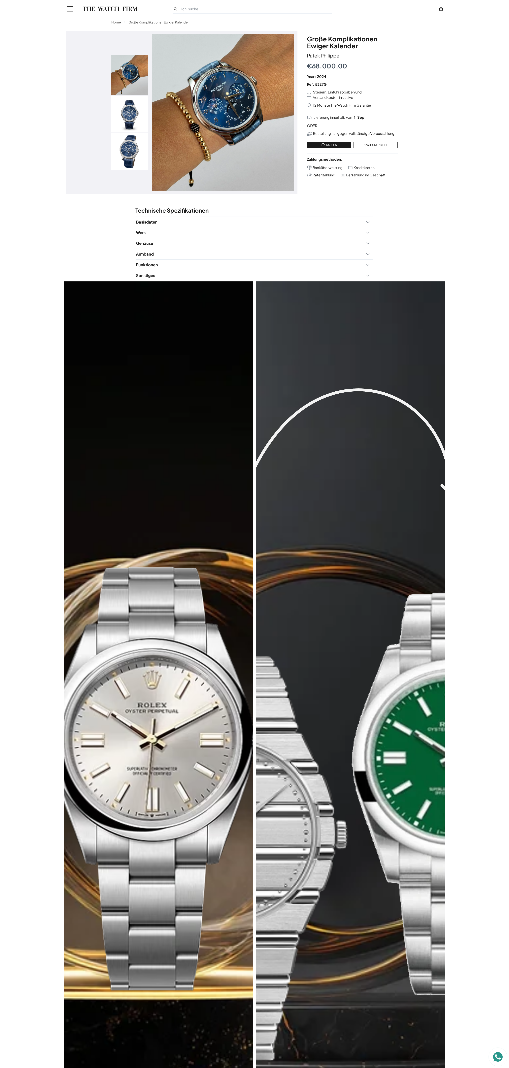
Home (116, 22)
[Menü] (71, 9)
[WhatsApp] (498, 1057)
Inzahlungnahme (376, 145)
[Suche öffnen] (252, 9)
